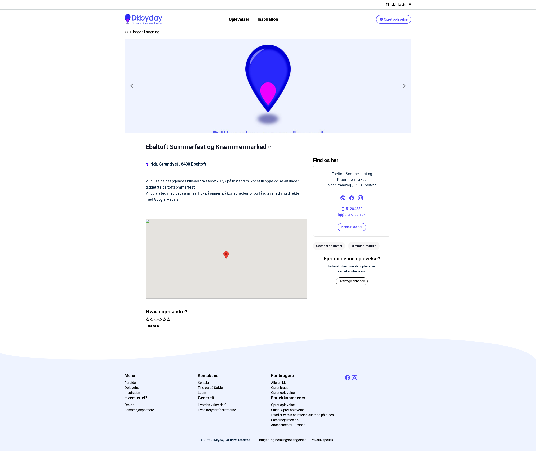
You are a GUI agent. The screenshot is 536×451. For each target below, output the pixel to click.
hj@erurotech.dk (352, 214)
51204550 (353, 209)
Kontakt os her (351, 227)
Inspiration (268, 19)
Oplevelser (239, 19)
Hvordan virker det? (212, 405)
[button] (132, 86)
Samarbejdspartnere (139, 410)
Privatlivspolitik (322, 440)
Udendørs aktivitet (329, 246)
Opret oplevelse (395, 19)
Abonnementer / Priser (288, 425)
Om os (129, 405)
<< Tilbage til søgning (142, 32)
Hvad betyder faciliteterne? (218, 410)
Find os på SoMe (210, 388)
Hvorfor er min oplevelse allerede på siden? (303, 415)
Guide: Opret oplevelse (288, 410)
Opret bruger (280, 388)
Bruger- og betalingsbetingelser (282, 440)
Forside (130, 383)
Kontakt (203, 383)
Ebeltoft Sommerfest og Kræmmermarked (206, 146)
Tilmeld (391, 4)
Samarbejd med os (285, 420)
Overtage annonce (352, 281)
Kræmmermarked (363, 246)
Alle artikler (279, 383)
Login (402, 4)
